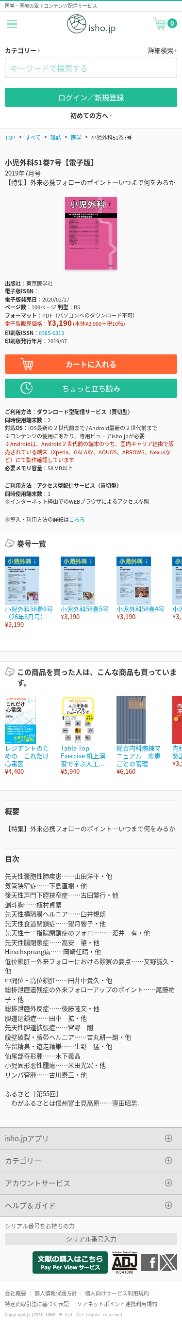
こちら (77, 519)
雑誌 (55, 137)
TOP (10, 137)
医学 (76, 137)
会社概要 (15, 1293)
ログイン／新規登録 (91, 97)
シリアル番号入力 (91, 1238)
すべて (33, 137)
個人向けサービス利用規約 (117, 1293)
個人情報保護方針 (55, 1293)
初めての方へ (90, 115)
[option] (28, 593)
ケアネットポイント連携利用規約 (117, 1304)
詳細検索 (161, 50)
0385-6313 (51, 332)
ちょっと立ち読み (91, 388)
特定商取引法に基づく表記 (37, 1304)
